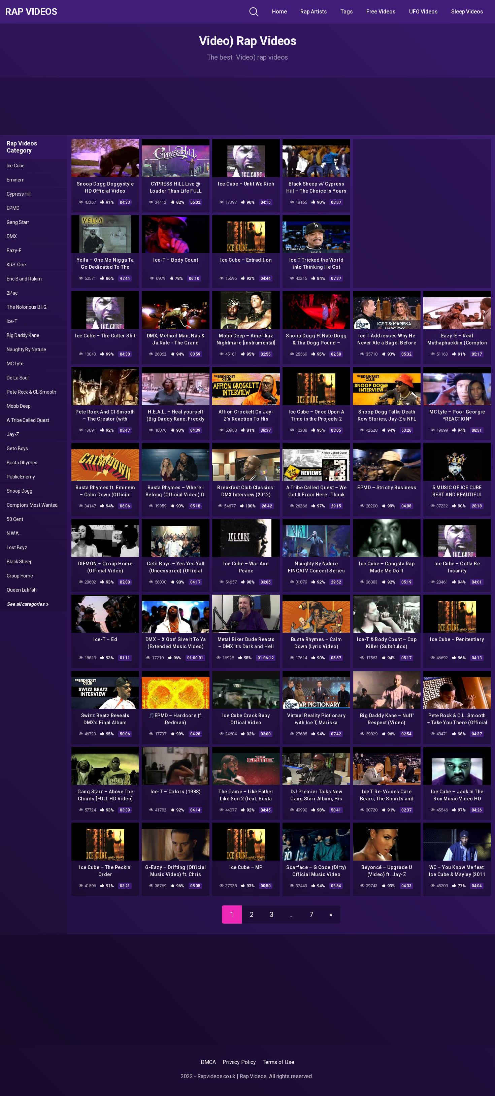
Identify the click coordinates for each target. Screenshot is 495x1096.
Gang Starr (18, 222)
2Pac (12, 293)
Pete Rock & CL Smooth (31, 392)
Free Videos (381, 11)
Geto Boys (17, 448)
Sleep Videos (467, 11)
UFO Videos (423, 11)
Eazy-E (14, 250)
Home (279, 11)
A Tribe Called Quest (28, 420)
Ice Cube (16, 165)
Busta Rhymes (22, 462)
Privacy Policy (239, 1062)
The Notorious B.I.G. (27, 307)
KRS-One (16, 264)
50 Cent (15, 519)
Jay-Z (13, 434)
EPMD (13, 208)
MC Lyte (15, 363)
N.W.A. (13, 533)
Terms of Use (278, 1062)
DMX (12, 236)
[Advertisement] (247, 106)
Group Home (20, 575)
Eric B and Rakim (24, 278)
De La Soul (18, 377)
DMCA (208, 1062)
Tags (346, 11)
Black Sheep (20, 561)
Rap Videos (31, 11)
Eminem (16, 179)
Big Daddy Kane (23, 335)
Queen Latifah (22, 590)
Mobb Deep (19, 406)
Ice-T (12, 321)
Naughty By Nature (26, 349)
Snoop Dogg (19, 491)
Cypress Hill (19, 194)
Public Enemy (21, 476)
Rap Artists (313, 11)
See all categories (26, 604)
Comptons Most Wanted (32, 505)
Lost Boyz (17, 547)
